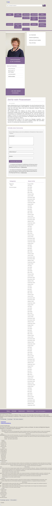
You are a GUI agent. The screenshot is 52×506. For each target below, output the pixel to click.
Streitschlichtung (27, 29)
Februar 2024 (31, 235)
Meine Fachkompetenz (18, 15)
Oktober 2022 (31, 260)
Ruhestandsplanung (35, 14)
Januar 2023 (30, 255)
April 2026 (30, 190)
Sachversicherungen (10, 24)
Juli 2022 (30, 265)
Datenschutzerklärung (6, 423)
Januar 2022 (30, 275)
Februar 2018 (31, 355)
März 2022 (30, 272)
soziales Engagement (43, 25)
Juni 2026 (30, 187)
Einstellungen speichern (5, 500)
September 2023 (31, 241)
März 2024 (30, 233)
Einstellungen (10, 419)
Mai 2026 (30, 189)
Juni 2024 (30, 228)
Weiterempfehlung (33, 37)
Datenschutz (24, 167)
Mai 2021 (30, 289)
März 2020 (30, 313)
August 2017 (30, 366)
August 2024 (30, 224)
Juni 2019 (30, 328)
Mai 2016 (30, 391)
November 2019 (31, 320)
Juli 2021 (30, 286)
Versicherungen (12, 187)
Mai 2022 (30, 269)
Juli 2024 (30, 226)
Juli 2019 (30, 326)
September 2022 (31, 262)
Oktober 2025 (31, 200)
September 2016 (31, 384)
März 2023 (30, 252)
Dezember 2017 (31, 359)
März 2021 (30, 292)
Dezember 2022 (31, 257)
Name (10, 147)
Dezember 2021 (31, 277)
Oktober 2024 (31, 221)
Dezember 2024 (31, 217)
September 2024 (31, 223)
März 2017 (30, 374)
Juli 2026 (30, 185)
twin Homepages (40, 411)
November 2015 (31, 401)
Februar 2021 (31, 294)
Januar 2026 (30, 195)
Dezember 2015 (31, 400)
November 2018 (31, 340)
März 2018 (30, 354)
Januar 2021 (30, 296)
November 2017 (31, 360)
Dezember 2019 (31, 318)
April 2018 (30, 352)
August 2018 (30, 345)
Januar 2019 (30, 337)
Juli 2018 (30, 347)
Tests (11, 185)
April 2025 (30, 211)
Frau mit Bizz (32, 43)
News (42, 14)
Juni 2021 (30, 287)
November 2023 (31, 240)
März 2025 (30, 212)
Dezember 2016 (31, 379)
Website (11, 156)
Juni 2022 (30, 267)
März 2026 (30, 192)
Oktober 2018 (31, 342)
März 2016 (30, 395)
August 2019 (30, 325)
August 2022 (30, 263)
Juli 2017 (30, 367)
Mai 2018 (30, 350)
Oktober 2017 (31, 362)
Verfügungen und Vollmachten (18, 26)
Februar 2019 (31, 335)
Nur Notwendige (3, 419)
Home (9, 14)
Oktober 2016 (31, 383)
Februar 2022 (31, 274)
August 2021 (30, 284)
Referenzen (26, 24)
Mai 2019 (30, 330)
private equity (34, 18)
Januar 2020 (30, 316)
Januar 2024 (30, 236)
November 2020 (31, 299)
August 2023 (30, 243)
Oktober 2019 (31, 321)
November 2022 (31, 258)
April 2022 (30, 270)
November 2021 (31, 279)
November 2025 (31, 199)
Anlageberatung (27, 17)
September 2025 (31, 202)
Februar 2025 (31, 214)
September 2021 (31, 282)
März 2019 (30, 333)
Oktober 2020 (31, 301)
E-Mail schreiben (11, 76)
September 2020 (31, 303)
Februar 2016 (31, 396)
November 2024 (31, 219)
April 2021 (30, 291)
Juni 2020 (30, 308)
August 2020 (30, 304)
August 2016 (30, 386)
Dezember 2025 (31, 197)
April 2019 (30, 332)
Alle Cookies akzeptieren (18, 419)
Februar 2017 (31, 376)
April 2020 (30, 311)
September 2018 (31, 343)
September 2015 (31, 405)
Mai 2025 (30, 209)
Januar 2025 (30, 216)
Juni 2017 (30, 369)
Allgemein (11, 183)
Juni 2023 (30, 246)
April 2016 (30, 393)
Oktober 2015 (31, 403)
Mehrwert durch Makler (35, 40)
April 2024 (30, 231)
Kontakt (34, 24)
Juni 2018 (30, 349)
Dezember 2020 (31, 297)
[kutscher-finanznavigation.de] (8, 1)
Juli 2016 (30, 388)
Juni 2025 (30, 207)
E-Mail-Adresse (13, 151)
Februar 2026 (31, 194)
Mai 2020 (30, 309)
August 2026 (30, 183)
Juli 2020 (30, 306)
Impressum (21, 411)
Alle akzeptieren (13, 500)
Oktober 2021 (31, 280)
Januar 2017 (30, 378)
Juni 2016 (30, 389)
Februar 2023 (31, 253)
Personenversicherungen (43, 21)
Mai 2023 (30, 248)
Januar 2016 (30, 398)
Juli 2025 (30, 206)
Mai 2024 (30, 229)
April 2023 (30, 250)
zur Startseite (32, 35)
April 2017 (30, 372)
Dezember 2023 (31, 238)
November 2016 (31, 381)
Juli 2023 (30, 245)
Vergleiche (26, 14)
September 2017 (31, 364)
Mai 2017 (30, 371)
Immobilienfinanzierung (43, 17)
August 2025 (30, 204)
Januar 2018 (30, 357)
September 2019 (31, 323)
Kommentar (12, 136)
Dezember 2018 (31, 338)
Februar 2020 (31, 315)
